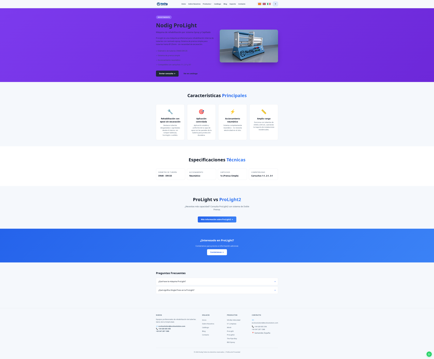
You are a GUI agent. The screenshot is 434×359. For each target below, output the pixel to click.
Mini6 (229, 327)
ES (259, 4)
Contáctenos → (217, 252)
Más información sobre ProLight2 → (217, 219)
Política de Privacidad (233, 352)
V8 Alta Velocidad (233, 320)
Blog (225, 4)
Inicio (184, 4)
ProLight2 (231, 335)
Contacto (241, 4)
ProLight (230, 331)
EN (264, 4)
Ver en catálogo (191, 73)
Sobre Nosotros (194, 4)
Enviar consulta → (167, 73)
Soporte (233, 4)
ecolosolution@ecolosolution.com (171, 326)
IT (268, 4)
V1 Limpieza (231, 324)
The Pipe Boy (232, 338)
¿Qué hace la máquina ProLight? (172, 281)
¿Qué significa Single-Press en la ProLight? (176, 290)
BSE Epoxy (231, 342)
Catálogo (217, 4)
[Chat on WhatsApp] (429, 354)
